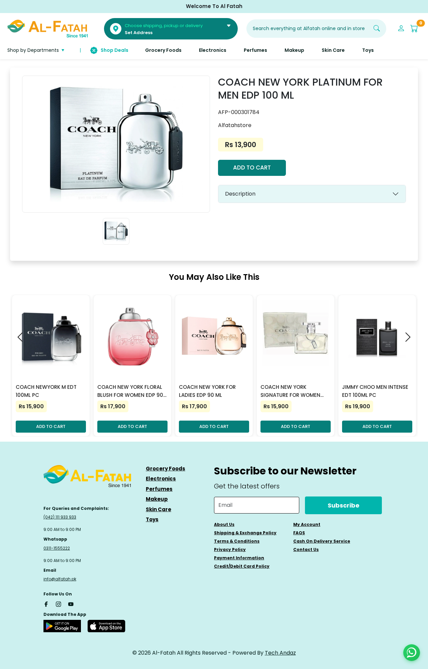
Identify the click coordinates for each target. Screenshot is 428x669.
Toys (152, 519)
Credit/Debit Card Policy (242, 566)
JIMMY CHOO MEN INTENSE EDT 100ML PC (375, 391)
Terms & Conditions (236, 541)
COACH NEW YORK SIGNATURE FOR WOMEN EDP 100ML (290, 391)
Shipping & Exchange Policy (245, 533)
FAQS (299, 533)
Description (240, 194)
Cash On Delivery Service (321, 541)
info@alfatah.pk (59, 579)
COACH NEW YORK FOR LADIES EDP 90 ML (207, 391)
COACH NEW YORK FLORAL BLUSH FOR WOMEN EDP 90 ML (130, 391)
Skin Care (158, 509)
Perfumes (159, 488)
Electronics (161, 478)
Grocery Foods (165, 468)
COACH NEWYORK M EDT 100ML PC (46, 391)
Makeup (157, 499)
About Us (224, 524)
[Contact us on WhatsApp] (411, 652)
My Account (306, 524)
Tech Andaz (280, 653)
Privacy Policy (230, 549)
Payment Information (239, 558)
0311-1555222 (56, 548)
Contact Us (306, 549)
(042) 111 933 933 (59, 517)
